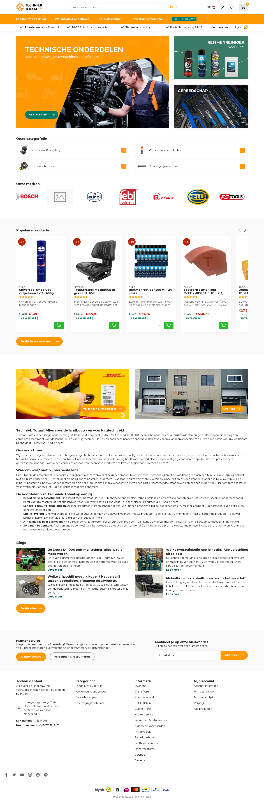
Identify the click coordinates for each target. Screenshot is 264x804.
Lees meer (55, 569)
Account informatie (206, 685)
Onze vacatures (144, 749)
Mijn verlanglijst (203, 697)
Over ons (140, 685)
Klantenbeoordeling (186, 27)
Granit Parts (142, 691)
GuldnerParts (143, 708)
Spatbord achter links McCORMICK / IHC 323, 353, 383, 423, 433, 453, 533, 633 (204, 291)
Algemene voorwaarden (150, 726)
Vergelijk (199, 703)
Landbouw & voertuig (31, 19)
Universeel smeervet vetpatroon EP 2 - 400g (36, 291)
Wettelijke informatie (148, 743)
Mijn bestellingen (204, 691)
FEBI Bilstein (143, 703)
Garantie (140, 754)
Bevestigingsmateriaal (147, 19)
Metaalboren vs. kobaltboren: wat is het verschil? (206, 578)
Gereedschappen (110, 19)
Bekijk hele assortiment (37, 341)
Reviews (140, 760)
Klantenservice (220, 27)
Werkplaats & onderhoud (72, 19)
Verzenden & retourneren (72, 656)
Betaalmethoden (145, 737)
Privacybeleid (143, 731)
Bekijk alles (28, 608)
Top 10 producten (184, 19)
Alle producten (203, 708)
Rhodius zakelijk (145, 697)
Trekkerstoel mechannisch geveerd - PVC (94, 291)
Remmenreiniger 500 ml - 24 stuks (150, 291)
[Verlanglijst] (231, 7)
